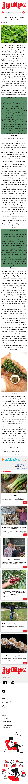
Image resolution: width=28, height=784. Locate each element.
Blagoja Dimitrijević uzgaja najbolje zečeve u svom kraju (14, 527)
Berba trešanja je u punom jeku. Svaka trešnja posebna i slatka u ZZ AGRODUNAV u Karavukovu (14, 593)
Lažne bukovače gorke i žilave (14, 656)
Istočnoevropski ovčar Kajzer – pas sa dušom (14, 624)
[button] (2, 12)
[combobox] (13, 12)
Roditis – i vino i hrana (14, 559)
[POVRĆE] (21, 492)
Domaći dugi (14, 495)
